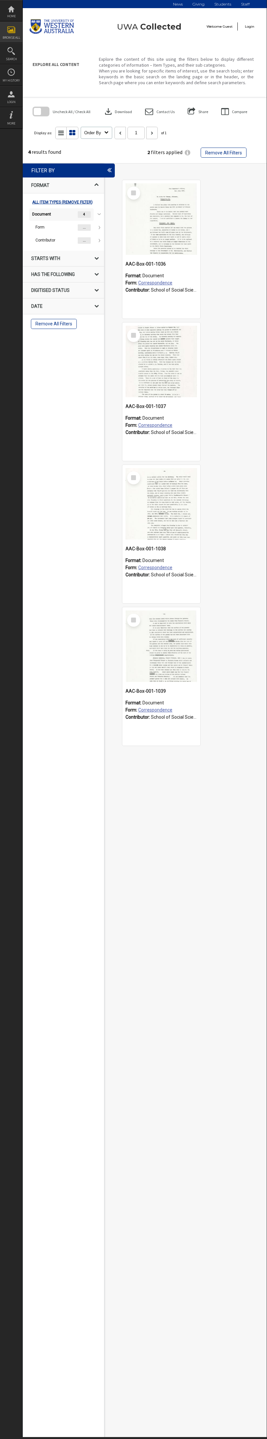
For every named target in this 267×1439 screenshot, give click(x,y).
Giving (199, 4)
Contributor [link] (45, 240)
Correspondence (155, 282)
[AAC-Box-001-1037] (161, 361)
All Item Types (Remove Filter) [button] (62, 202)
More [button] (11, 123)
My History (11, 80)
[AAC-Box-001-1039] (161, 646)
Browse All (11, 37)
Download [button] (117, 111)
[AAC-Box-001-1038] (161, 504)
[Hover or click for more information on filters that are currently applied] (187, 152)
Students (222, 4)
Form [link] (40, 227)
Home (11, 16)
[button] (160, 112)
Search (11, 59)
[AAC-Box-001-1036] (161, 219)
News (178, 4)
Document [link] (41, 214)
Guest (228, 26)
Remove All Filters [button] (223, 152)
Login (11, 102)
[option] (63, 227)
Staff (245, 4)
